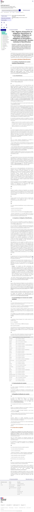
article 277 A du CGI (26, 107)
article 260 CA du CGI (15, 104)
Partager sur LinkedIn (4, 27)
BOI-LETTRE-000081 (18, 163)
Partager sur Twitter (2, 27)
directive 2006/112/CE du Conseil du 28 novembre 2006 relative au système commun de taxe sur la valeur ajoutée (22, 55)
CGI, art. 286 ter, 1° (18, 81)
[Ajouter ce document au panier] (4, 22)
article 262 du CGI (20, 270)
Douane (18, 488)
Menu (33, 1)
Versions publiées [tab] (4, 20)
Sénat (18, 494)
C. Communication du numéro (5, 43)
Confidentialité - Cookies (22, 507)
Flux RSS (10, 483)
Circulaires (18, 487)
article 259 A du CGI (23, 230)
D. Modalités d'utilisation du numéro (5, 46)
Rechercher (20, 10)
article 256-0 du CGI (27, 211)
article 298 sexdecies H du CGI (22, 278)
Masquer (3, 29)
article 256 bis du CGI (15, 87)
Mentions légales (11, 507)
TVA (10, 12)
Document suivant (29, 29)
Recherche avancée (26, 10)
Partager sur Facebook (6, 25)
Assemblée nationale (20, 483)
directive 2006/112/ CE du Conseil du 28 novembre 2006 (22, 288)
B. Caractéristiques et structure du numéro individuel (5, 40)
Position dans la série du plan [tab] (5, 18)
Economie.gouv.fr (19, 491)
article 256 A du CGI (22, 135)
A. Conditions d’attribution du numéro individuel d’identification (5, 36)
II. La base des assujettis (3, 49)
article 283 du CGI (15, 144)
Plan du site (16, 507)
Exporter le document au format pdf (2, 22)
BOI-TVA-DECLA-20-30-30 (19, 402)
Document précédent (14, 29)
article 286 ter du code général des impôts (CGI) (22, 71)
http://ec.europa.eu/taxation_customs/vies (18, 469)
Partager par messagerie (6, 27)
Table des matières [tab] (4, 16)
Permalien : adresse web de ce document (2, 25)
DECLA (13, 12)
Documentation (11, 486)
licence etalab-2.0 (18, 510)
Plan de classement (6, 12)
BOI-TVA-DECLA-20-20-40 (18, 401)
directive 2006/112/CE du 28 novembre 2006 (18, 149)
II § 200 (12, 315)
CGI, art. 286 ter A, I (17, 223)
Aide (1, 483)
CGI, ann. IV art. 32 (27, 453)
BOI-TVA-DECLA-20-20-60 (23, 295)
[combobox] (10, 10)
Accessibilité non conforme (4, 507)
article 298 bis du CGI (24, 93)
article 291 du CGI (24, 106)
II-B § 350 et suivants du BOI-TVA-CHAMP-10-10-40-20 (22, 98)
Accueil (2, 12)
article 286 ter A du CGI (20, 72)
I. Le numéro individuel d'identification (4, 32)
